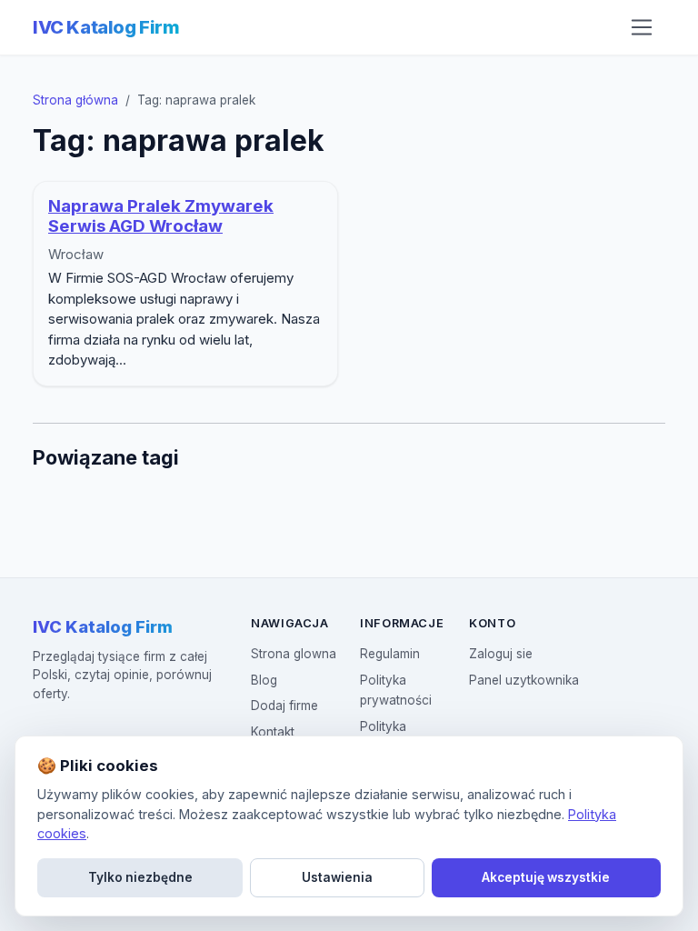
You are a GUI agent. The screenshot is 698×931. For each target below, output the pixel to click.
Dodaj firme (284, 705)
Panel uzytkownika (524, 680)
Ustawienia (337, 877)
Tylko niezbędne (140, 877)
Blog (264, 680)
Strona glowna (293, 653)
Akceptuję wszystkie (546, 877)
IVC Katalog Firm (106, 27)
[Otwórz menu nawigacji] (641, 27)
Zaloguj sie (501, 653)
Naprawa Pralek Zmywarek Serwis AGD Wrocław (161, 216)
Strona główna (75, 100)
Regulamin (390, 653)
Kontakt (272, 732)
